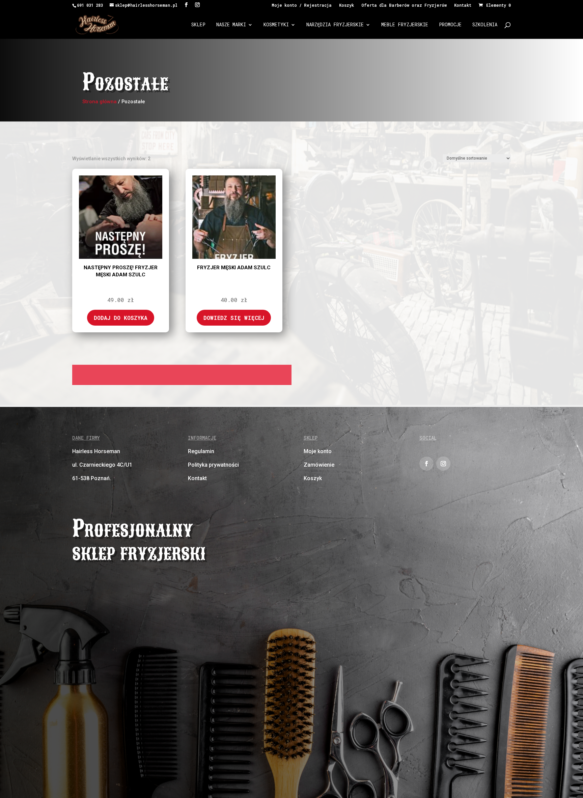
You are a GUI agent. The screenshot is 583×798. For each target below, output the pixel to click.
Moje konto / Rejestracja (302, 5)
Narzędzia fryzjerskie (335, 25)
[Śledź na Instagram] (443, 464)
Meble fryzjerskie (404, 25)
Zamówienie (319, 465)
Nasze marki (231, 25)
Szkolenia (484, 25)
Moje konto (318, 451)
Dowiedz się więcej (233, 317)
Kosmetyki (276, 25)
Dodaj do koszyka (120, 317)
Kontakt (462, 5)
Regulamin (201, 451)
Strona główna (99, 102)
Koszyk (346, 5)
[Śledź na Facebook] (426, 464)
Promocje (450, 25)
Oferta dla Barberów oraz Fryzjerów (404, 5)
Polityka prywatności (213, 465)
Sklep (198, 25)
